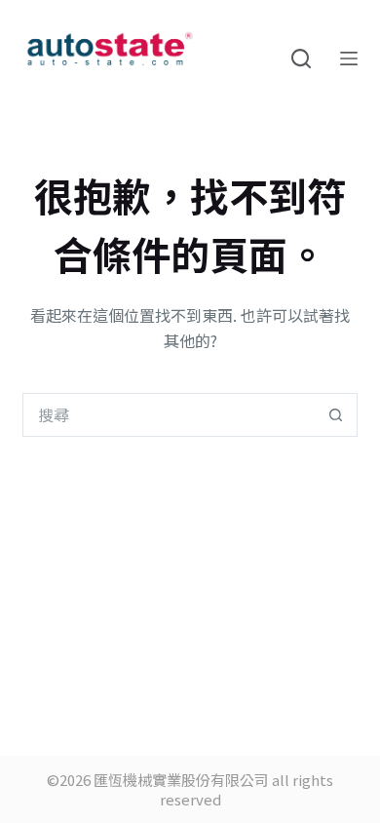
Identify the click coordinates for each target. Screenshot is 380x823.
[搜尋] (301, 58)
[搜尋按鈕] (336, 415)
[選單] (349, 58)
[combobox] (168, 415)
